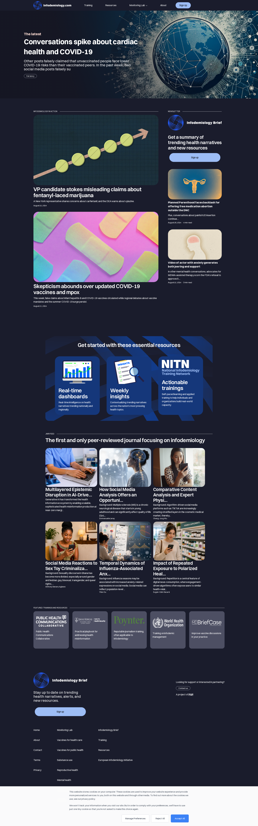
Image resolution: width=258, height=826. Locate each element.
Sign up (183, 5)
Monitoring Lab (137, 5)
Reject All (160, 818)
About (163, 5)
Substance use (64, 759)
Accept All (180, 818)
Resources (111, 5)
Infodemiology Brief (108, 729)
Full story (30, 76)
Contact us (183, 688)
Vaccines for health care (69, 739)
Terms (36, 759)
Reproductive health (67, 770)
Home (36, 729)
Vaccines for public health (70, 749)
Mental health (64, 780)
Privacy (37, 770)
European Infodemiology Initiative (115, 759)
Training (88, 5)
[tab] (195, 197)
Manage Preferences (135, 818)
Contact (37, 749)
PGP (191, 694)
